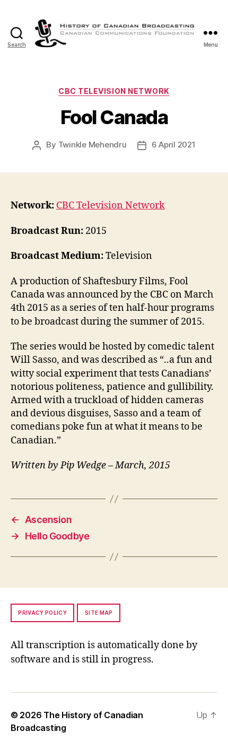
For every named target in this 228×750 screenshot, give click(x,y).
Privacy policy (42, 612)
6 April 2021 (174, 144)
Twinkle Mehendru (92, 144)
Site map (99, 612)
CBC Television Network (113, 90)
